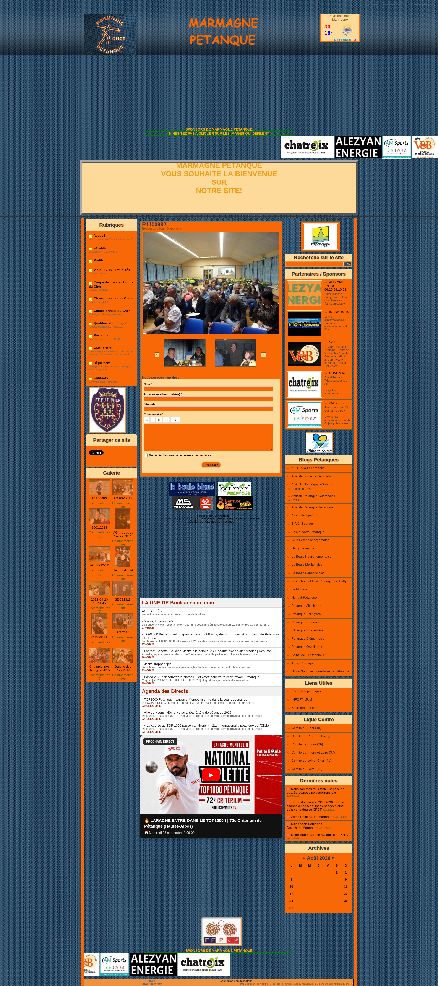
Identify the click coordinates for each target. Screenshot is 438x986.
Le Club (99, 248)
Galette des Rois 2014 (123, 668)
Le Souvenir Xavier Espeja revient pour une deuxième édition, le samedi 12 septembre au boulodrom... (205, 624)
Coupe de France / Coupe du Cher (111, 284)
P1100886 (99, 498)
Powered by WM (151, 984)
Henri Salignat (123, 570)
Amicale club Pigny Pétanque (312, 484)
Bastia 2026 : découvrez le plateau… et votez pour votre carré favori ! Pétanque (201, 677)
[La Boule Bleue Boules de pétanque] (192, 483)
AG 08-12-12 (123, 498)
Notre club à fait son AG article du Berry (319, 834)
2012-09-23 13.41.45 (99, 601)
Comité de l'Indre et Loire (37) (313, 752)
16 (346, 886)
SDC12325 (123, 599)
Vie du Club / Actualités (111, 270)
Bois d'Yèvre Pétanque (308, 532)
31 (291, 908)
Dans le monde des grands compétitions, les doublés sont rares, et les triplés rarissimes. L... (198, 667)
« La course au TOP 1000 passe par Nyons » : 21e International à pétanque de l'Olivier (207, 725)
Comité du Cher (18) (306, 728)
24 (291, 901)
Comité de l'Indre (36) (307, 744)
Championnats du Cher (111, 310)
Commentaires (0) (99, 504)
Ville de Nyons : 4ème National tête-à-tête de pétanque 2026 (188, 712)
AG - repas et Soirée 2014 (123, 534)
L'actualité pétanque (306, 691)
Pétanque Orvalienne (307, 646)
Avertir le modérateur (422, 4)
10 (291, 886)
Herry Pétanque (303, 548)
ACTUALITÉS (152, 611)
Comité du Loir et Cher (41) (311, 760)
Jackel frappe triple (158, 664)
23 (346, 894)
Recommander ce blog (394, 4)
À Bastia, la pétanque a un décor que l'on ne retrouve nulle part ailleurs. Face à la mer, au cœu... (201, 654)
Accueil (99, 235)
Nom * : (148, 384)
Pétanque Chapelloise (307, 630)
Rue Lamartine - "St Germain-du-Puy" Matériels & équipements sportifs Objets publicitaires (337, 415)
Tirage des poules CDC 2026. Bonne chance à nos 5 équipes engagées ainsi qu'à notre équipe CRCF (315, 805)
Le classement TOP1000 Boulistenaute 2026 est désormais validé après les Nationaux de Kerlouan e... (205, 641)
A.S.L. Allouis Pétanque (308, 468)
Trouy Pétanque (303, 663)
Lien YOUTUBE (296, 500)
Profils (98, 260)
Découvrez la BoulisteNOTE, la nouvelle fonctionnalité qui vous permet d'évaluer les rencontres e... (203, 716)
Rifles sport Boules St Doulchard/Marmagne (304, 825)
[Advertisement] (219, 90)
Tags (152, 980)
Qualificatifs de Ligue (110, 323)
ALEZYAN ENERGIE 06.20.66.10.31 (335, 285)
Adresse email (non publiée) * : (163, 394)
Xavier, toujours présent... (162, 621)
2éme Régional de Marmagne (312, 816)
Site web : (150, 404)
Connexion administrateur (236, 981)
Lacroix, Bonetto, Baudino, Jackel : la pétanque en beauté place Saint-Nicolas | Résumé (207, 651)
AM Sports (336, 403)
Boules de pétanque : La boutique (212, 521)
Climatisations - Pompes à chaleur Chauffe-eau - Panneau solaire (335, 298)
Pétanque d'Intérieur (212, 515)
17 (291, 894)
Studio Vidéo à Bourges (232, 518)
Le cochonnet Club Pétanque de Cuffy (319, 581)
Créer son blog (370, 4)
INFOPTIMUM (339, 312)
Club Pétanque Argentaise (310, 540)
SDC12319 (99, 527)
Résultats (101, 335)
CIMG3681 (99, 637)
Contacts (100, 378)
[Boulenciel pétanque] (234, 483)
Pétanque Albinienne (306, 605)
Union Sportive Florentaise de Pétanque (320, 671)
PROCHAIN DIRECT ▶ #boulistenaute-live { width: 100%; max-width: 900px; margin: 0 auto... (199, 703)
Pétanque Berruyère (306, 614)
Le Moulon (299, 589)
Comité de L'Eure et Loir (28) (313, 736)
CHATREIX (337, 373)
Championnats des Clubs (113, 298)
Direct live (254, 518)
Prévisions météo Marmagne (340, 17)
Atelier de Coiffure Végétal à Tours (180, 518)
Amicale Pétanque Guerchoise (313, 496)
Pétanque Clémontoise (308, 638)
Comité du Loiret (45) (307, 769)
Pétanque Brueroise (306, 622)
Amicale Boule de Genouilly (311, 476)
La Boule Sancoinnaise (308, 573)
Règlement (101, 363)
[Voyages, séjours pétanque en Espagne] (234, 497)
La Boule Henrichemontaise (311, 556)
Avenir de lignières (304, 515)
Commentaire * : (154, 414)
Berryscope (208, 518)
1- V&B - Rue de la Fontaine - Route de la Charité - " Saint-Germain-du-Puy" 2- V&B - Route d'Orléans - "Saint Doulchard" (336, 356)
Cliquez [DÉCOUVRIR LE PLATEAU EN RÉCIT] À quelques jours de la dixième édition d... (198, 680)
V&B (332, 342)
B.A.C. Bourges (303, 523)
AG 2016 (123, 632)
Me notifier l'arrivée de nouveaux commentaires (180, 455)
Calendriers (102, 348)
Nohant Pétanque (304, 597)
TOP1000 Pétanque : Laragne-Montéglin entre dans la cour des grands (195, 699)
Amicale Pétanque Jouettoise (312, 507)
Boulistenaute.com (305, 708)
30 (346, 901)
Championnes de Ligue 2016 (99, 668)
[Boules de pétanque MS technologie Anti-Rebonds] (192, 497)
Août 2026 (318, 858)
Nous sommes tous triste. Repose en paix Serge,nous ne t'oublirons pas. (315, 790)
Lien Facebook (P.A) (299, 488)
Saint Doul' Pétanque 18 (309, 655)
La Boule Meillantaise (307, 564)
